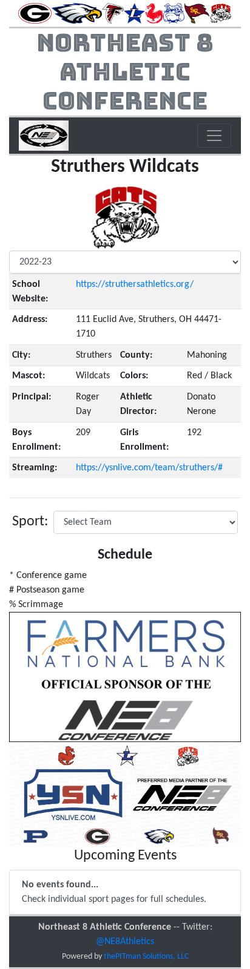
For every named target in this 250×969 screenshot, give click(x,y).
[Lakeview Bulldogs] (134, 13)
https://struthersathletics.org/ (135, 284)
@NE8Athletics (125, 942)
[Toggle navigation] (214, 135)
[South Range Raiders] (196, 13)
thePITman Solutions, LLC (146, 956)
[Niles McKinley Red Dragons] (154, 13)
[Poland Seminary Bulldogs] (173, 13)
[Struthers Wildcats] (220, 13)
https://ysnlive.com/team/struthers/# (149, 468)
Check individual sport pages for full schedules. (114, 892)
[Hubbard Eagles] (77, 13)
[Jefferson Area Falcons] (113, 13)
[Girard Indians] (35, 13)
